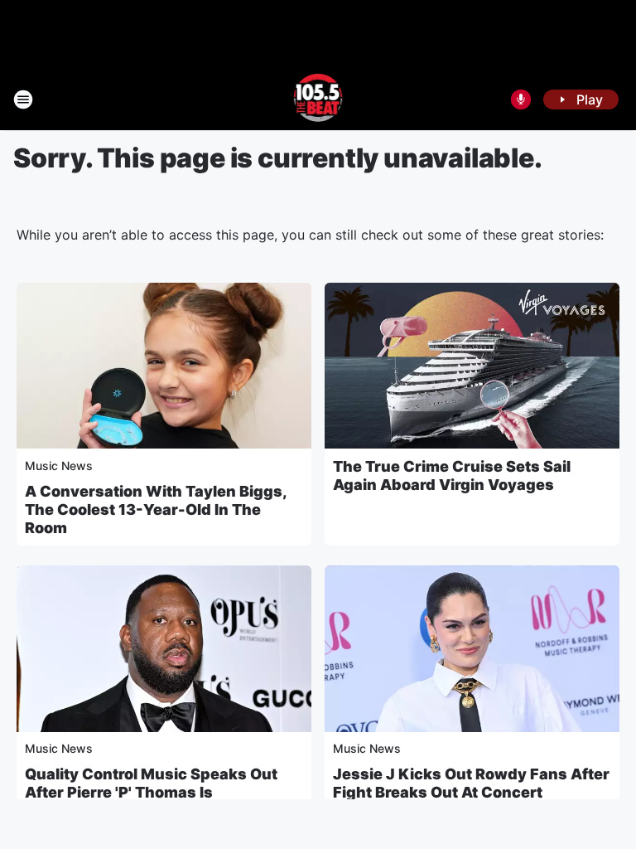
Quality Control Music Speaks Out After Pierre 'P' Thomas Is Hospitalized (151, 792)
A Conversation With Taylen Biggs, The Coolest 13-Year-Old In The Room (156, 509)
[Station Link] (318, 99)
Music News (59, 465)
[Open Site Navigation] (23, 99)
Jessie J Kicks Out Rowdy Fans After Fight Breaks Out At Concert (471, 783)
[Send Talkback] (521, 99)
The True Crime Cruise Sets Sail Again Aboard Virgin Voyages (452, 475)
